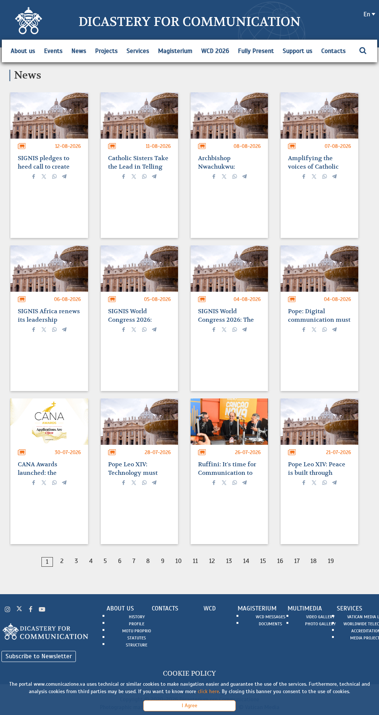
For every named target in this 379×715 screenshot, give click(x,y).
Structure (136, 645)
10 (178, 561)
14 (246, 561)
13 (229, 561)
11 (195, 561)
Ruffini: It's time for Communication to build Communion (227, 472)
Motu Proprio (136, 630)
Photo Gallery (320, 623)
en (366, 14)
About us (23, 51)
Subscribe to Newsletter (39, 656)
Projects (106, 51)
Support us (297, 51)
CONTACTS (165, 608)
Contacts (333, 51)
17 (296, 561)
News (78, 51)
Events (53, 51)
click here (208, 691)
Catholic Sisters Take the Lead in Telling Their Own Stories (138, 166)
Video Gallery (320, 616)
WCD (210, 608)
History (137, 616)
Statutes (136, 637)
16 (280, 561)
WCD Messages (270, 616)
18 (314, 561)
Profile (136, 623)
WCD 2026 (215, 51)
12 (212, 561)
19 (331, 561)
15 (263, 561)
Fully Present (256, 51)
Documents (270, 623)
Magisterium (175, 51)
